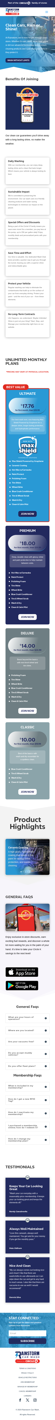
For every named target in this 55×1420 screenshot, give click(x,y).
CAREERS (27, 1396)
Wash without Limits (18, 60)
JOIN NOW (27, 513)
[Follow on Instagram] (35, 1400)
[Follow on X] (27, 1400)
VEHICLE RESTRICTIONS (27, 1377)
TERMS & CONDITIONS (27, 1368)
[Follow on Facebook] (20, 1400)
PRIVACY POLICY (27, 1373)
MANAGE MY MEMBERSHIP (28, 1387)
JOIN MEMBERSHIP (27, 1382)
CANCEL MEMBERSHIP (27, 1391)
